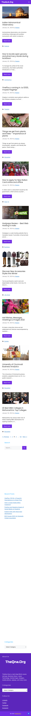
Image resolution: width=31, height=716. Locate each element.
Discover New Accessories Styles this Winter (13, 272)
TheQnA (6, 109)
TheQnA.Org (7, 2)
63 (21, 437)
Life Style (7, 295)
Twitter (4, 703)
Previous (5, 437)
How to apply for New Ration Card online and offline (14, 181)
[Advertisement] (15, 471)
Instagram (5, 708)
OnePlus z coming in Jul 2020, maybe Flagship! (15, 88)
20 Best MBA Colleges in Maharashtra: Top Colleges (14, 409)
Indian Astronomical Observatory (11, 23)
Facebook (5, 705)
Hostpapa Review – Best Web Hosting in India (15, 224)
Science (6, 46)
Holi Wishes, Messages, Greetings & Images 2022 (13, 318)
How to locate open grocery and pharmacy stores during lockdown (15, 56)
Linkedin (4, 700)
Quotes (6, 341)
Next (25, 437)
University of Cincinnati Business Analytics (12, 365)
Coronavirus (8, 80)
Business (7, 247)
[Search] (24, 448)
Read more (7, 40)
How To (6, 202)
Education (7, 157)
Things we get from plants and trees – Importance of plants (14, 133)
